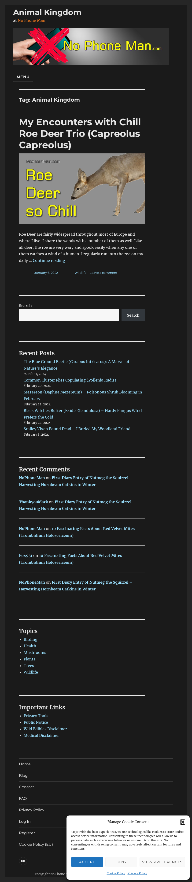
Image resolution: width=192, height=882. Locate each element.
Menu (23, 77)
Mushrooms (35, 652)
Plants (29, 659)
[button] (182, 822)
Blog (23, 775)
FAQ (23, 798)
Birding (30, 639)
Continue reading (49, 260)
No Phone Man (31, 20)
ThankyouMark (33, 502)
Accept (87, 862)
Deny (121, 862)
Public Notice (36, 722)
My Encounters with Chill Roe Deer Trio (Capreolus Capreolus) (80, 133)
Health (30, 646)
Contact (26, 787)
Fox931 (25, 555)
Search (25, 305)
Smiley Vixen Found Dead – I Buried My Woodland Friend (77, 428)
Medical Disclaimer (41, 735)
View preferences (162, 862)
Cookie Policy (116, 873)
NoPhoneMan (32, 477)
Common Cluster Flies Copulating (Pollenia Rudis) (70, 380)
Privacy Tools (36, 715)
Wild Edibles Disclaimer (45, 728)
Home (25, 764)
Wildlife (80, 272)
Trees (29, 665)
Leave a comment (103, 272)
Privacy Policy (137, 873)
